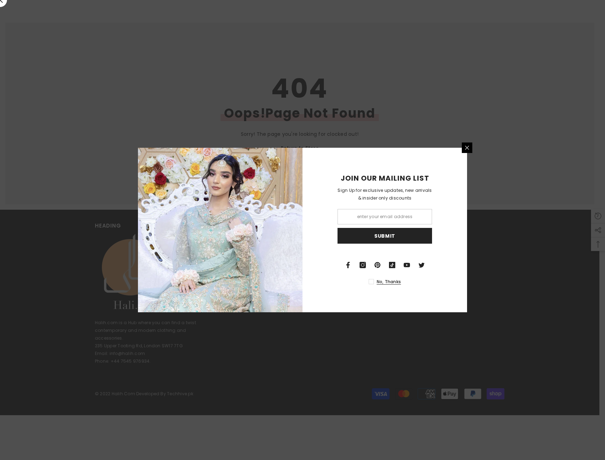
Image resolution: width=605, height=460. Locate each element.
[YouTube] (406, 265)
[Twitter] (421, 265)
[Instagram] (362, 265)
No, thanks (389, 282)
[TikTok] (392, 265)
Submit (384, 235)
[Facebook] (348, 265)
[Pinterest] (377, 265)
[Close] (467, 147)
